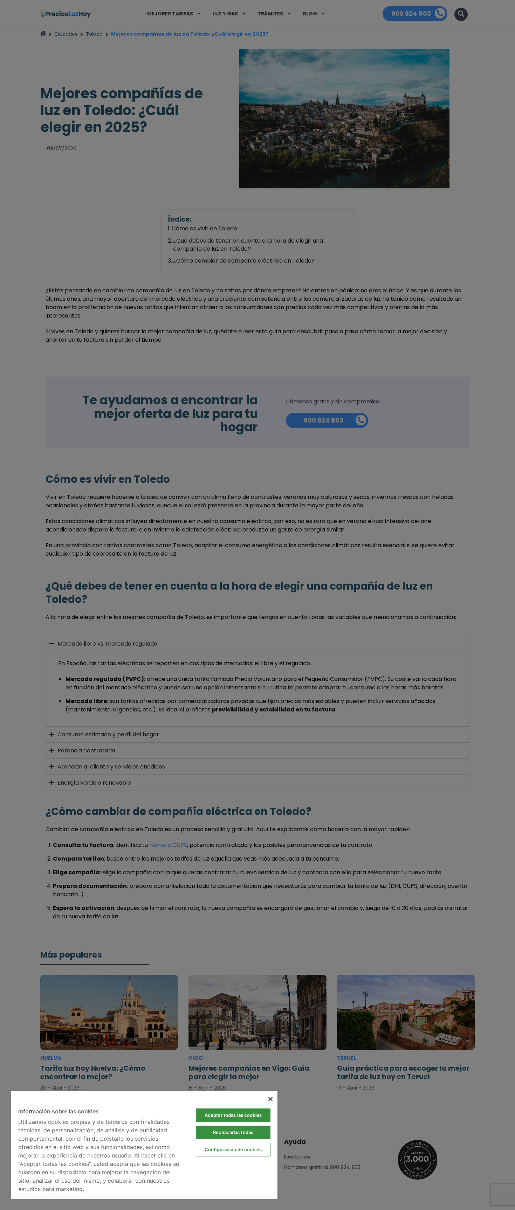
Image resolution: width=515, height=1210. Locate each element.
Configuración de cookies (233, 1149)
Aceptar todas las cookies (233, 1115)
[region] (144, 1145)
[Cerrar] (270, 1099)
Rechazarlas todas (233, 1132)
